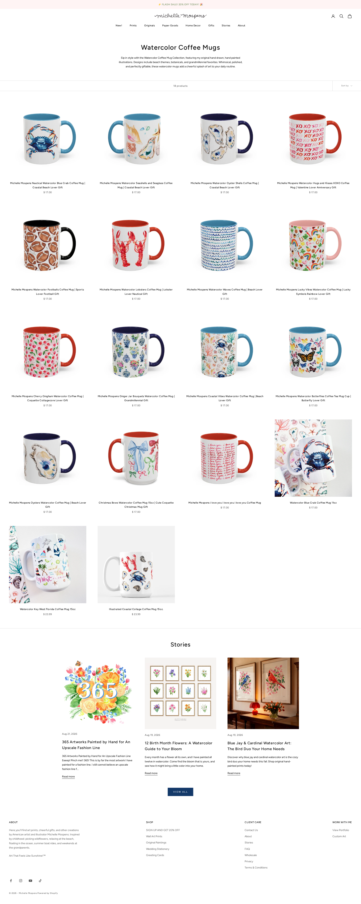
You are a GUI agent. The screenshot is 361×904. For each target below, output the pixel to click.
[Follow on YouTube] (30, 881)
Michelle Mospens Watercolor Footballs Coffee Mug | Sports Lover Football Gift (47, 291)
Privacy (249, 861)
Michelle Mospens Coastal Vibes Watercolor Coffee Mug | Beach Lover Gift (224, 398)
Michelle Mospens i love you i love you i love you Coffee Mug (224, 502)
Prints (133, 25)
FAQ (247, 849)
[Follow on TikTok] (40, 881)
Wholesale (251, 855)
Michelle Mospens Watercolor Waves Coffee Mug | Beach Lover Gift (225, 291)
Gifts (211, 25)
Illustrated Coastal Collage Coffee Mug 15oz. (136, 609)
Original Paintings (156, 842)
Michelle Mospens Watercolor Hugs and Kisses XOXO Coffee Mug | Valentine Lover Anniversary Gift (313, 185)
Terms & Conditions (256, 867)
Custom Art (339, 836)
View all (180, 791)
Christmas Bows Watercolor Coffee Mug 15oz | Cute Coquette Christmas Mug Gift (136, 504)
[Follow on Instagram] (21, 881)
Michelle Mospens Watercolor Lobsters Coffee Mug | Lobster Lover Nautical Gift (136, 291)
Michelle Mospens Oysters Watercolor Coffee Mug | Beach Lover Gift (47, 504)
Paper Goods (170, 25)
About (241, 25)
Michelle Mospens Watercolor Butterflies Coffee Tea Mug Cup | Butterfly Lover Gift (313, 398)
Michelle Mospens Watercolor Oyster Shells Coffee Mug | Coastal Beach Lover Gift (225, 185)
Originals (149, 25)
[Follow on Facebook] (11, 881)
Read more (68, 776)
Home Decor (193, 25)
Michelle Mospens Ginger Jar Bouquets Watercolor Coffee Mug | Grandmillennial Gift (136, 398)
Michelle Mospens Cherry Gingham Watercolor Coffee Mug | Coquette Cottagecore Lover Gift (48, 398)
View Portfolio (340, 830)
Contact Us (251, 830)
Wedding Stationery (157, 849)
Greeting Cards (155, 855)
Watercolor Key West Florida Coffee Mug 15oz (48, 609)
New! (119, 25)
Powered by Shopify (47, 893)
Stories (226, 25)
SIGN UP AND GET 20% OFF (163, 830)
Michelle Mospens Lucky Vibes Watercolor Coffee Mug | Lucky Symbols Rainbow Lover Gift (313, 291)
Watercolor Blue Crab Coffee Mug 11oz (313, 502)
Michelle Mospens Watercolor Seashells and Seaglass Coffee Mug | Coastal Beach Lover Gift (136, 185)
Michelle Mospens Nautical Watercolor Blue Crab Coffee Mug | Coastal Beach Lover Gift (47, 185)
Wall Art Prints (154, 836)
